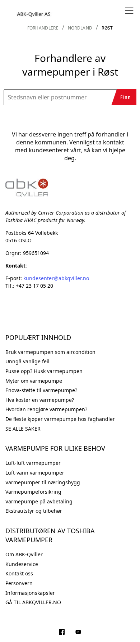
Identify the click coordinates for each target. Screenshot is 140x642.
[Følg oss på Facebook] (61, 633)
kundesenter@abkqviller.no (56, 278)
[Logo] (34, 11)
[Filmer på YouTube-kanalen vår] (78, 633)
